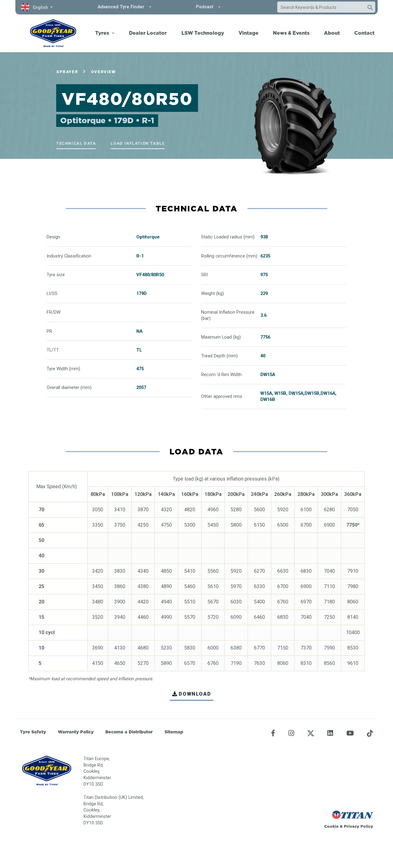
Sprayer (67, 71)
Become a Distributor (129, 732)
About (332, 32)
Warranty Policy (76, 732)
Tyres (102, 32)
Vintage (249, 32)
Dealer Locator (148, 32)
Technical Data (76, 143)
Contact (364, 32)
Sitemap (174, 732)
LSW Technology (202, 32)
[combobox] (320, 7)
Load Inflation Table (138, 143)
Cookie (331, 826)
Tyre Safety (33, 732)
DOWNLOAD (195, 694)
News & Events (291, 32)
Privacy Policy (358, 826)
